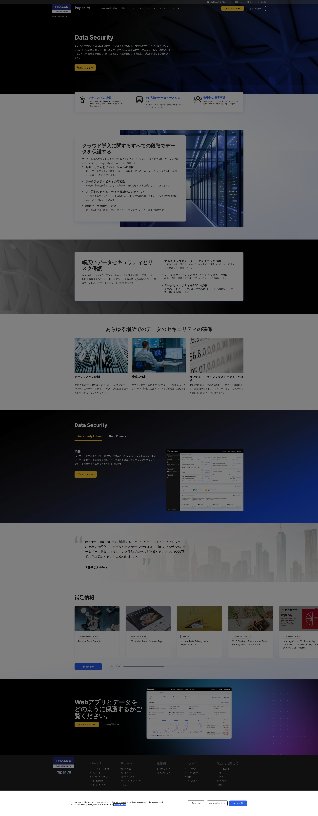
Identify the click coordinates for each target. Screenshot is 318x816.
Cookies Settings (217, 803)
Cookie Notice (120, 805)
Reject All (196, 803)
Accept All (238, 803)
